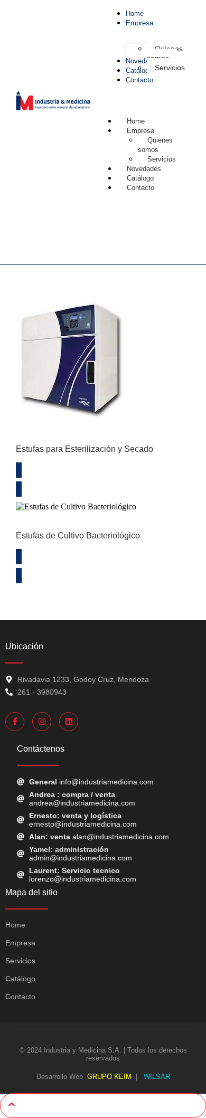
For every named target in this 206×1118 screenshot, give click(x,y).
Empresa (140, 131)
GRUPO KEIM (109, 1077)
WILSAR (156, 1077)
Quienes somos (155, 145)
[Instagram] (41, 721)
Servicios (20, 960)
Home (15, 925)
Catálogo (20, 978)
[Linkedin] (68, 721)
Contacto (140, 188)
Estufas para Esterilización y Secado (84, 448)
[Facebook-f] (14, 721)
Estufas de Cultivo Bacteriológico (78, 535)
